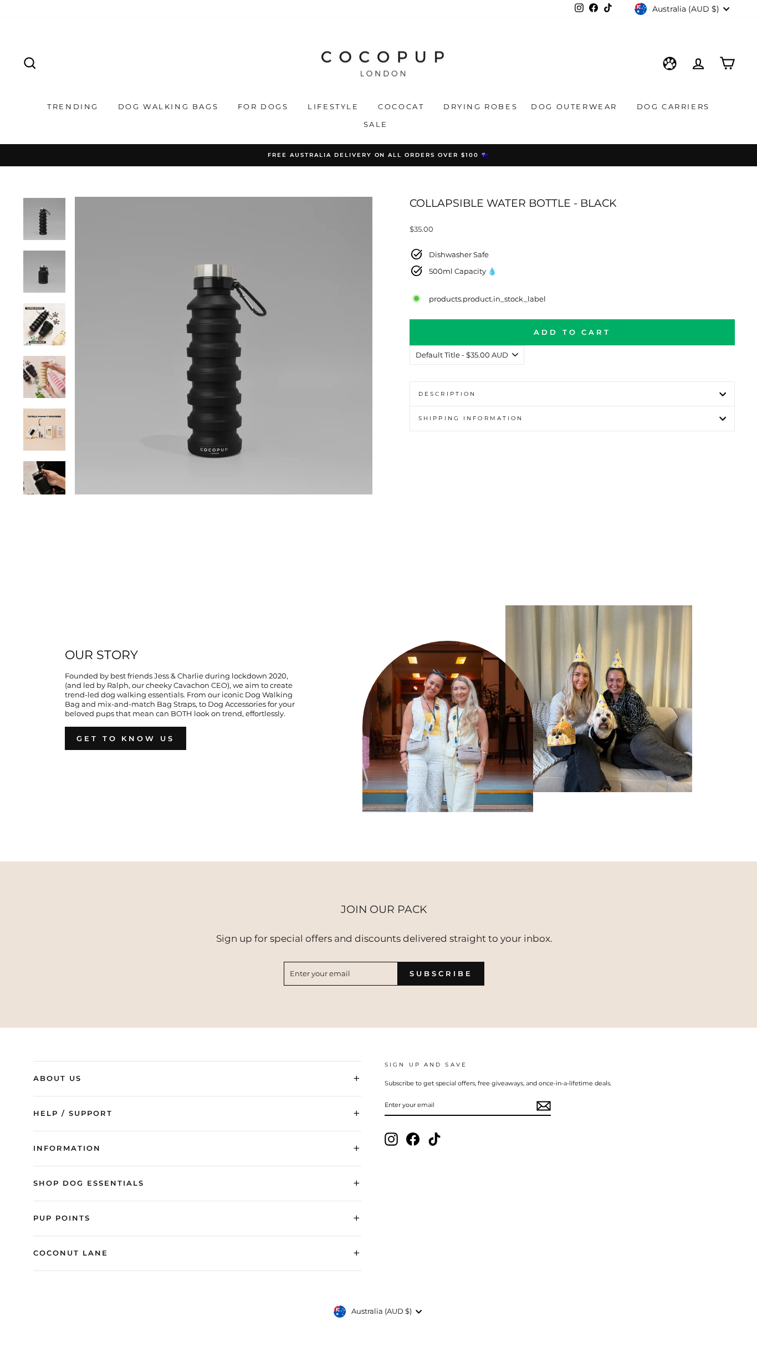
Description (447, 393)
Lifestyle (335, 106)
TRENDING (74, 106)
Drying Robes (480, 106)
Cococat (402, 106)
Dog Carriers (673, 106)
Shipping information (470, 418)
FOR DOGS (264, 106)
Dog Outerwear (575, 106)
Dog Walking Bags (170, 106)
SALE (377, 124)
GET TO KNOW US (125, 738)
